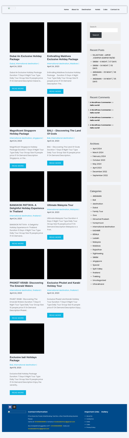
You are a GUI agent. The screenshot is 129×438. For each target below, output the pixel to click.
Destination (86, 9)
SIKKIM (95, 257)
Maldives (74, 63)
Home (66, 9)
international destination (27, 63)
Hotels (97, 9)
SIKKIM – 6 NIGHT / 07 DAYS (105, 61)
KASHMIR (96, 230)
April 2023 (97, 167)
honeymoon (98, 223)
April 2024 (97, 148)
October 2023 (99, 160)
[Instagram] (14, 407)
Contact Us (114, 9)
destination (98, 203)
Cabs (105, 9)
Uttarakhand (98, 284)
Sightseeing (98, 253)
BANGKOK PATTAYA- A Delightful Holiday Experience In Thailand (27, 208)
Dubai (12, 63)
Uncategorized (99, 280)
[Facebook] (10, 407)
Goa (95, 215)
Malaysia (74, 209)
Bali (48, 138)
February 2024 (99, 156)
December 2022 (100, 171)
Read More (18, 89)
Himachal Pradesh (101, 219)
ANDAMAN (97, 196)
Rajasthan (97, 249)
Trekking (96, 276)
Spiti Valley (97, 269)
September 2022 (100, 175)
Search (93, 26)
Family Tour (98, 211)
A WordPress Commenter (100, 102)
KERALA (96, 234)
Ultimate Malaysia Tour (60, 205)
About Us (75, 9)
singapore (37, 138)
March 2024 (98, 152)
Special (96, 265)
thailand (36, 215)
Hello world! (95, 105)
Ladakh (96, 238)
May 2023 (97, 164)
